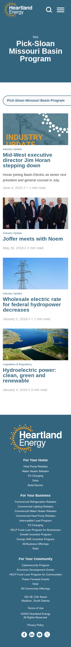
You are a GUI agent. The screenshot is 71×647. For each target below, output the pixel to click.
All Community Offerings (35, 588)
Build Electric (35, 485)
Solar (35, 480)
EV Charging (35, 475)
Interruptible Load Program (35, 520)
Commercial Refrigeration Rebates (35, 501)
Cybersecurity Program (35, 565)
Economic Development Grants (35, 569)
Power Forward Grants (35, 579)
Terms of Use (36, 608)
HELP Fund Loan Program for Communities (35, 574)
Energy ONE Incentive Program (35, 539)
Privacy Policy (35, 624)
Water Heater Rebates (35, 471)
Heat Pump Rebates (35, 466)
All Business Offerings (36, 543)
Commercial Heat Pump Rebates (35, 515)
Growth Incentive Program (35, 534)
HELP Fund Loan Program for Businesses (35, 529)
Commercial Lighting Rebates (35, 506)
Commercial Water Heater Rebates (35, 511)
